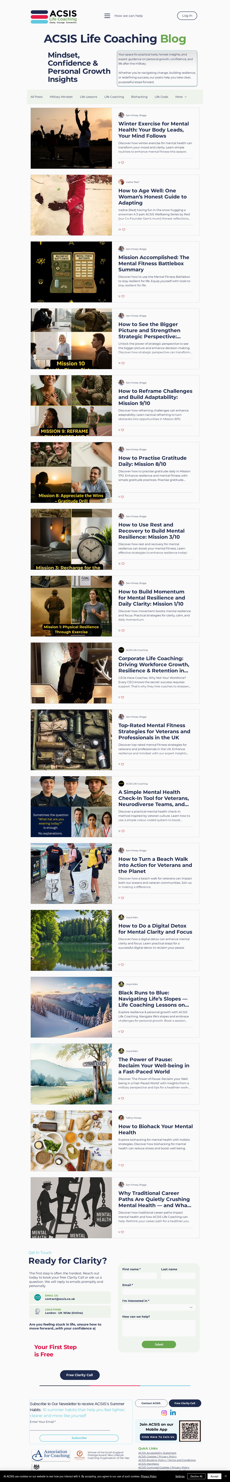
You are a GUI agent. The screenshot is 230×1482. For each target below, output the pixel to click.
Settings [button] (180, 1476)
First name (131, 1269)
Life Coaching (114, 97)
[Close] (226, 1476)
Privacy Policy (149, 1476)
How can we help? (136, 1316)
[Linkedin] (172, 1413)
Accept (214, 1476)
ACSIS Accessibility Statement (157, 1453)
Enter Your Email (42, 1421)
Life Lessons (88, 97)
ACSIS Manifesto (148, 1463)
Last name (169, 1269)
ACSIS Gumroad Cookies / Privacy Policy (163, 1467)
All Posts (37, 97)
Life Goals (161, 97)
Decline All (196, 1476)
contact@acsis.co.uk (60, 1299)
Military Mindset (61, 97)
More (179, 97)
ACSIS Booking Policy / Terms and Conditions (167, 1460)
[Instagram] (164, 1413)
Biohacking (139, 97)
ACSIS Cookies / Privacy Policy (157, 1456)
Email (127, 1285)
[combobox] (159, 1307)
